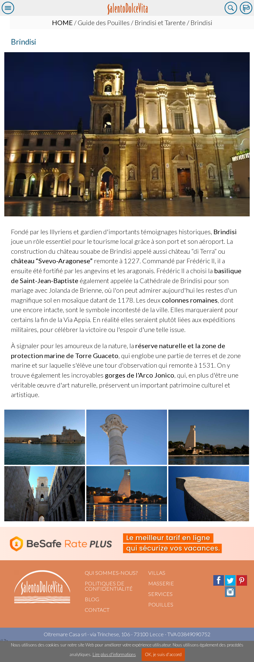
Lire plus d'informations (114, 654)
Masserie (161, 583)
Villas (156, 573)
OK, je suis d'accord (163, 654)
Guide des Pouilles (104, 22)
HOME (62, 22)
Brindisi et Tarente (160, 22)
